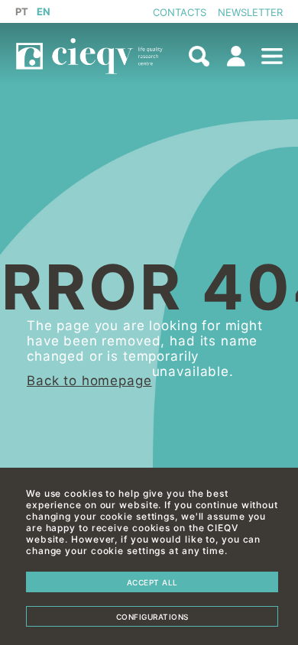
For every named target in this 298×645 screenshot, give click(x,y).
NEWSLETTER (250, 12)
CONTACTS (179, 12)
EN (44, 11)
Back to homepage (89, 380)
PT (22, 11)
